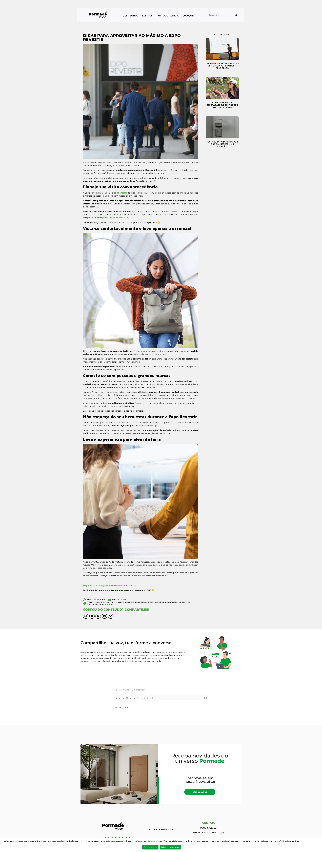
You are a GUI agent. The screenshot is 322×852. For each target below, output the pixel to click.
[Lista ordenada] (130, 697)
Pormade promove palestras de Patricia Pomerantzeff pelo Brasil (222, 65)
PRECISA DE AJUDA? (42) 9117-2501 (209, 832)
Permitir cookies (150, 847)
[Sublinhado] (123, 697)
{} (148, 698)
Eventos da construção (156, 602)
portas (110, 604)
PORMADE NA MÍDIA (168, 16)
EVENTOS (147, 16)
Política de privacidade (170, 847)
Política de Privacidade (161, 829)
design (137, 602)
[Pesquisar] (236, 15)
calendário (122, 192)
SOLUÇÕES (189, 16)
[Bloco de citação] (137, 697)
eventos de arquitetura (177, 602)
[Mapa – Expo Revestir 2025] (115, 217)
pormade (102, 604)
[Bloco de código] (141, 697)
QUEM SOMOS (130, 16)
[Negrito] (116, 697)
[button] (85, 616)
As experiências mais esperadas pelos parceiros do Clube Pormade (222, 105)
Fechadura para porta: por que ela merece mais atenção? (222, 144)
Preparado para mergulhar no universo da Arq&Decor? (109, 585)
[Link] (144, 697)
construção (103, 602)
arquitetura (92, 602)
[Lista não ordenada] (134, 697)
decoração (129, 602)
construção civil (116, 602)
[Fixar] (127, 697)
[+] (151, 698)
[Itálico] (120, 697)
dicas (143, 602)
